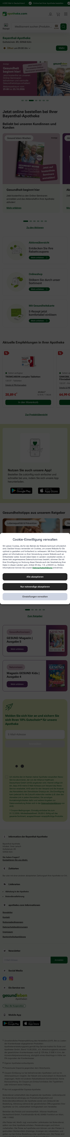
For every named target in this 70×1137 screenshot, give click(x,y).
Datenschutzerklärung (42, 568)
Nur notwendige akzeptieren (35, 586)
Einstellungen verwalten (35, 596)
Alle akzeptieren (35, 576)
